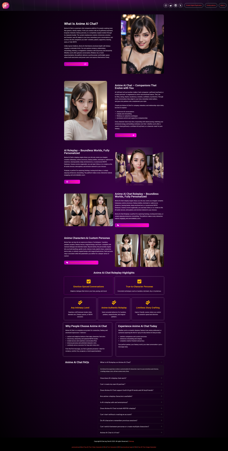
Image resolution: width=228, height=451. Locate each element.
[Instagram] (166, 5)
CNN (135, 447)
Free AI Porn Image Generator (147, 447)
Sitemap (131, 441)
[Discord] (175, 5)
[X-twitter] (180, 5)
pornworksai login (127, 447)
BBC (119, 447)
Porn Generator (111, 447)
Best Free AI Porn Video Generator (91, 447)
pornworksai (75, 447)
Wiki (104, 447)
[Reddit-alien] (170, 5)
